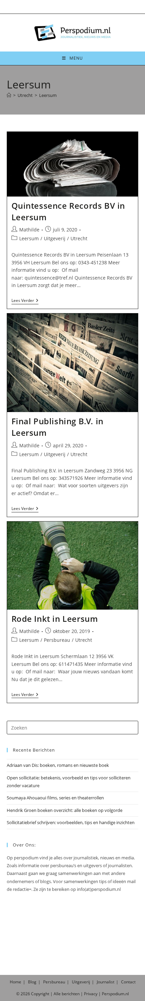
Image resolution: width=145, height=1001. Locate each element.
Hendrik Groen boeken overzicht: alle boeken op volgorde (64, 810)
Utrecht (78, 238)
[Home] (9, 95)
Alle (58, 994)
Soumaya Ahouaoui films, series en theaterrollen (55, 798)
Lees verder (24, 301)
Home (15, 982)
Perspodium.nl (115, 994)
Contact (128, 982)
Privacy (90, 994)
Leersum (48, 95)
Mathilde (29, 229)
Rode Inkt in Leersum (54, 618)
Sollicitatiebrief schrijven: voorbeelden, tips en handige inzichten (71, 822)
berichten (71, 994)
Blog (32, 982)
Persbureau (57, 640)
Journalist (105, 982)
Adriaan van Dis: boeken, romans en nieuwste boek (58, 765)
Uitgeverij (54, 238)
